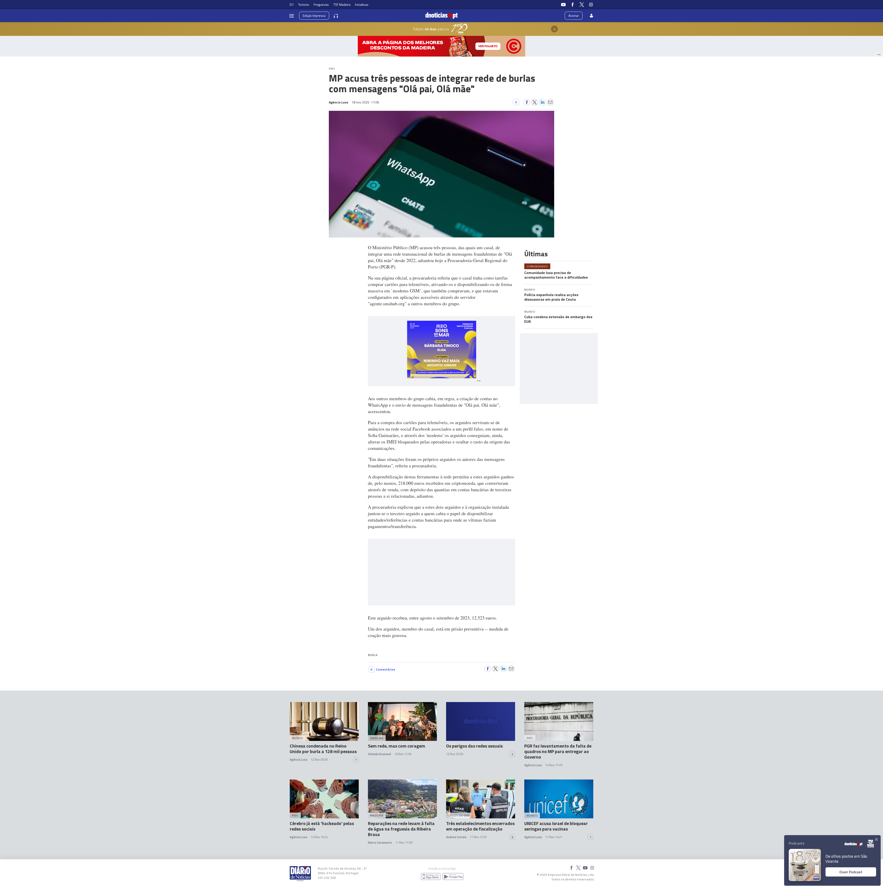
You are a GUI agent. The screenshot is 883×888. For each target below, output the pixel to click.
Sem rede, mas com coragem (396, 745)
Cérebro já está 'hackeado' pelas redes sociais (322, 826)
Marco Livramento (380, 842)
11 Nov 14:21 (553, 837)
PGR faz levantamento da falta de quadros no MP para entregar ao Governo (557, 751)
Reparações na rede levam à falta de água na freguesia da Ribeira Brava (401, 829)
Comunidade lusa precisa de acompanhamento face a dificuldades (556, 275)
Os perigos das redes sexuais (474, 745)
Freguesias (321, 4)
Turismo (303, 4)
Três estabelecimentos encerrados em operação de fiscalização (480, 826)
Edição (314, 15)
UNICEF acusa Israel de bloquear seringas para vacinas (556, 826)
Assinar (573, 15)
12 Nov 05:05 (319, 759)
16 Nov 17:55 (402, 754)
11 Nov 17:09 (403, 842)
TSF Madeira (341, 4)
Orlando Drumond (379, 754)
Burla (372, 654)
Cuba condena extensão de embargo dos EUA (558, 319)
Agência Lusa (298, 759)
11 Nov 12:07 (478, 837)
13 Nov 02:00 (454, 754)
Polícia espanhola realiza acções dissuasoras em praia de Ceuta (551, 297)
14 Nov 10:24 (319, 837)
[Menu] (291, 15)
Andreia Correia (456, 837)
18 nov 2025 (365, 102)
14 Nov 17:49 (553, 765)
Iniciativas (361, 4)
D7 (292, 4)
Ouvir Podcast (850, 872)
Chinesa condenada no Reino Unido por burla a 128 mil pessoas (323, 748)
